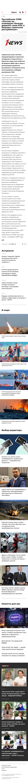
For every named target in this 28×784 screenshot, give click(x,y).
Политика (4, 253)
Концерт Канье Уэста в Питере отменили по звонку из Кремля (13, 654)
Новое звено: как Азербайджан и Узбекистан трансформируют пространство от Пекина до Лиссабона (14, 492)
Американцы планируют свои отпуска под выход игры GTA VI (14, 364)
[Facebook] (9, 244)
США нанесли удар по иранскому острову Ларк (14, 336)
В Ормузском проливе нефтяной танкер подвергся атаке (13, 422)
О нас (3, 768)
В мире (3, 293)
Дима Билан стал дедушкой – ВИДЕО (12, 642)
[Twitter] (11, 244)
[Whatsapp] (13, 244)
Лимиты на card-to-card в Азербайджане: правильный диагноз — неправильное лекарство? (12, 459)
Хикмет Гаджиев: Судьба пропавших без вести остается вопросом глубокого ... (11, 259)
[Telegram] (14, 244)
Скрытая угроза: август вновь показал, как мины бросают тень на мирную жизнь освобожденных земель (14, 525)
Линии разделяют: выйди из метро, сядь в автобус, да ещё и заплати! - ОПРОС (13, 724)
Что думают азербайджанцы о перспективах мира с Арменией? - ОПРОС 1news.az (13, 753)
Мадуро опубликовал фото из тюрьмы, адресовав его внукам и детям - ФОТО (14, 298)
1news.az (6, 775)
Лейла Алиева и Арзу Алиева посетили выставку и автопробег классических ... (10, 285)
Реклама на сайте (6, 765)
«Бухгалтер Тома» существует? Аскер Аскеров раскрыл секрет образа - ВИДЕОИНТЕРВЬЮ (13, 694)
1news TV (3, 688)
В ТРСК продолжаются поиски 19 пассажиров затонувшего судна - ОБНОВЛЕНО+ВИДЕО (10, 272)
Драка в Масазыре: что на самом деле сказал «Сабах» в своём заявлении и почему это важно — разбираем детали (14, 558)
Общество (4, 280)
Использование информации (9, 767)
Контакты (4, 770)
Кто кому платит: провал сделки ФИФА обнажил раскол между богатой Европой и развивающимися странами (13, 590)
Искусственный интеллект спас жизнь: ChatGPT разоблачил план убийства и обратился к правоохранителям (14, 633)
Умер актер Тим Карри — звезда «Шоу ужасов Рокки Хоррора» (13, 648)
